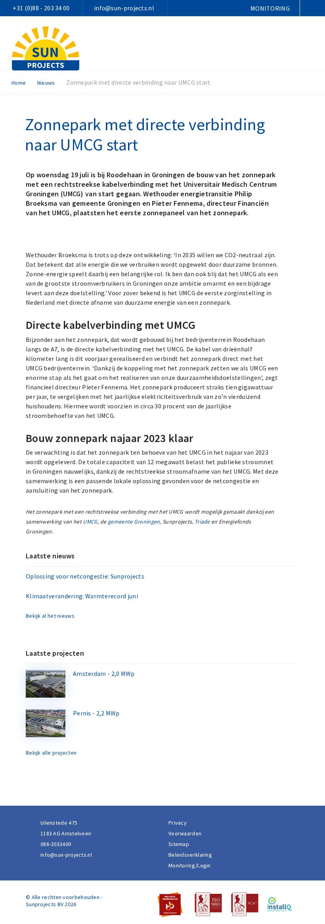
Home (18, 82)
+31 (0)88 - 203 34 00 (41, 8)
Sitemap (178, 844)
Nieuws (46, 82)
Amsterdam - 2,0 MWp (104, 673)
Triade (202, 521)
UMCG (90, 521)
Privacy (177, 822)
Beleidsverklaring (190, 854)
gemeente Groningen (134, 521)
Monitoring (270, 8)
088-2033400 (55, 844)
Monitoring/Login (189, 865)
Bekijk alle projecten (51, 752)
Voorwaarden (184, 833)
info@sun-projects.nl (124, 8)
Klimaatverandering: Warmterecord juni (82, 596)
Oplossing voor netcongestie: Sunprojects (85, 576)
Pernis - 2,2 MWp (96, 713)
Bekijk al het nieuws (50, 615)
